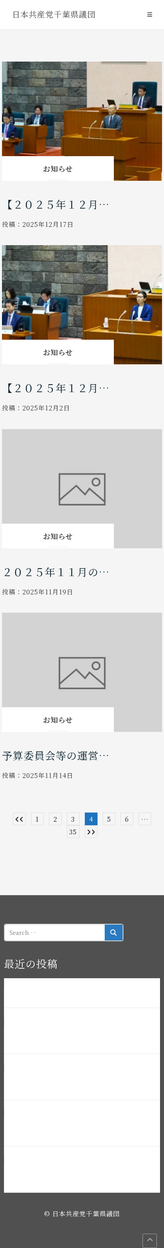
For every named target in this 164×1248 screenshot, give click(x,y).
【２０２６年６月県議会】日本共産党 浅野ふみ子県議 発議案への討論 (81, 1082)
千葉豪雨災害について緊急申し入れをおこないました (75, 994)
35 (73, 831)
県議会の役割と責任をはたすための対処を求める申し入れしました (81, 1174)
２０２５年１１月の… (55, 571)
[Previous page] (19, 819)
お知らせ (58, 168)
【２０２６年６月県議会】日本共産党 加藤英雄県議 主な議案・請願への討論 (81, 1036)
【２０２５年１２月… (55, 204)
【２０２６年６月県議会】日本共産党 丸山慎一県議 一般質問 (81, 1128)
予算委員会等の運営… (55, 755)
